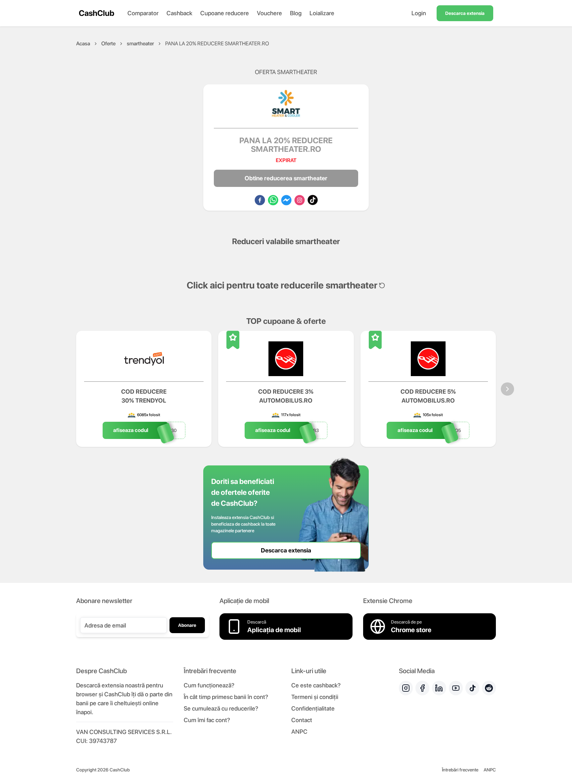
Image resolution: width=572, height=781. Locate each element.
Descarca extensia (465, 13)
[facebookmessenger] (286, 200)
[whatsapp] (273, 200)
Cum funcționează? (209, 685)
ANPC (299, 731)
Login (418, 13)
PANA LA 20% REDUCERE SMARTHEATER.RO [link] (217, 43)
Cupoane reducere (224, 13)
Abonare (187, 625)
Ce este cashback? (316, 685)
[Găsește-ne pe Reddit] (489, 688)
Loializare (322, 13)
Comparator (143, 13)
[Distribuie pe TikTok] (313, 200)
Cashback (179, 13)
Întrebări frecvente (460, 769)
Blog (296, 13)
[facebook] (260, 200)
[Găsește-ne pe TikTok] (472, 688)
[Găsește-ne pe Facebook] (422, 688)
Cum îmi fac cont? (207, 719)
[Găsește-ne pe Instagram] (406, 688)
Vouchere (269, 13)
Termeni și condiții (314, 696)
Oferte (108, 43)
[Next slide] (507, 389)
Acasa (83, 43)
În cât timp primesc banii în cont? (226, 696)
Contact (301, 719)
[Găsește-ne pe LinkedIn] (439, 688)
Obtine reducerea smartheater (286, 178)
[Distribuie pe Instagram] (299, 200)
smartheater (140, 43)
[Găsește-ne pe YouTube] (456, 688)
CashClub (96, 13)
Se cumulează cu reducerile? (221, 708)
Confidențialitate (313, 708)
